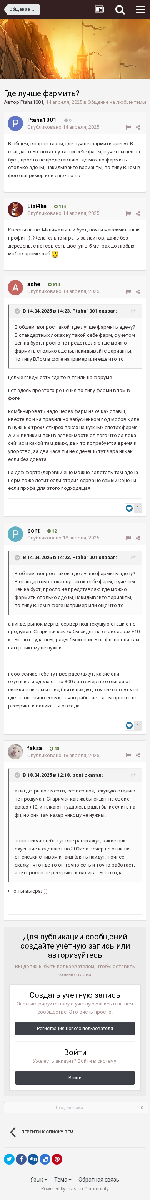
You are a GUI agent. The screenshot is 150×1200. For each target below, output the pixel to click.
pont (33, 530)
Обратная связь (98, 1180)
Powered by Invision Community (75, 1189)
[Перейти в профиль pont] (15, 534)
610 (56, 284)
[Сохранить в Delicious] (45, 1159)
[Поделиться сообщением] (138, 127)
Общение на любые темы (117, 102)
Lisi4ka (37, 206)
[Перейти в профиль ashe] (15, 287)
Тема (61, 1180)
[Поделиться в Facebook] (21, 1159)
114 (62, 206)
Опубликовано (63, 127)
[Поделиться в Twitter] (9, 1159)
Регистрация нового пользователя (75, 1028)
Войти (75, 1077)
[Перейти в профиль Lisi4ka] (15, 209)
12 (54, 531)
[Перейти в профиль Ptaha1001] (15, 123)
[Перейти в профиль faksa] (15, 751)
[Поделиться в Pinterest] (57, 1159)
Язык (37, 1180)
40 (56, 748)
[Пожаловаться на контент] (128, 127)
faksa (34, 748)
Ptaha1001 (31, 102)
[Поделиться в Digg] (33, 1159)
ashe (33, 284)
